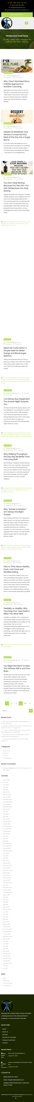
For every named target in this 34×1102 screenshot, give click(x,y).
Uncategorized (7, 758)
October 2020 (7, 890)
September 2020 (7, 892)
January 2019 (6, 926)
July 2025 (5, 811)
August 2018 (6, 939)
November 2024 (7, 829)
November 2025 (7, 802)
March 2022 (6, 875)
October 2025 (7, 804)
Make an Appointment (17, 14)
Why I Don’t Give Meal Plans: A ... (17, 1053)
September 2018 (7, 936)
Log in (4, 978)
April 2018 (5, 948)
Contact (5, 1043)
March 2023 (6, 860)
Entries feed (6, 980)
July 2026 (5, 782)
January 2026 (6, 797)
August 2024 (6, 834)
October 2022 (7, 868)
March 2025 (6, 819)
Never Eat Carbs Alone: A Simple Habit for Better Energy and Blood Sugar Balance (15, 352)
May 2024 (5, 838)
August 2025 (6, 809)
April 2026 (5, 789)
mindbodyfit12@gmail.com (13, 75)
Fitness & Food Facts (8, 1040)
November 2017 (7, 958)
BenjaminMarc (29, 1094)
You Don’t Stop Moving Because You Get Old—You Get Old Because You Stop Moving (16, 187)
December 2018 (7, 929)
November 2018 (7, 931)
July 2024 (5, 836)
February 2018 (6, 953)
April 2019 (5, 919)
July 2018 (5, 941)
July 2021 (5, 885)
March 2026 (6, 792)
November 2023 (7, 846)
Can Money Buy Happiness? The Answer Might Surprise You (17, 401)
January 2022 (6, 880)
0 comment (18, 77)
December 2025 (7, 799)
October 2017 (6, 961)
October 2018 (6, 934)
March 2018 (6, 951)
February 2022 (7, 878)
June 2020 (6, 900)
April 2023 (5, 858)
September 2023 (7, 851)
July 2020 (5, 897)
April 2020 (5, 904)
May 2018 (5, 946)
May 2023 (5, 856)
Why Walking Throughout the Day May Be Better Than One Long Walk (17, 457)
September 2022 (7, 870)
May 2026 (5, 787)
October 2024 (7, 831)
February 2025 (7, 821)
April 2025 (5, 816)
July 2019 (5, 912)
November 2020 (7, 887)
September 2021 (7, 882)
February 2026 (7, 794)
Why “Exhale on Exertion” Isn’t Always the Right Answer (15, 512)
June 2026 (6, 785)
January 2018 (6, 956)
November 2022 (7, 865)
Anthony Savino (17, 1096)
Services (5, 1034)
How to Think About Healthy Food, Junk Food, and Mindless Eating (17, 569)
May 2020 (5, 902)
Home (4, 1029)
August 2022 (6, 873)
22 (25, 703)
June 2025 (6, 814)
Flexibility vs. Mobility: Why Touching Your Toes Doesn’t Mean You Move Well (17, 611)
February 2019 (6, 924)
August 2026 (6, 780)
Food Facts (9, 77)
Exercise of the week (9, 1037)
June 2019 (5, 914)
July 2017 (5, 966)
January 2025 (6, 824)
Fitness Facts (9, 179)
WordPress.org (7, 985)
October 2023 (7, 848)
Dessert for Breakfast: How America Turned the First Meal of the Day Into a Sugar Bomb (17, 136)
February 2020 (7, 909)
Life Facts (26, 393)
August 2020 (6, 895)
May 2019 (5, 917)
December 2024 (7, 826)
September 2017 (7, 963)
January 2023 (6, 863)
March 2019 (6, 922)
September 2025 (7, 807)
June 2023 (6, 853)
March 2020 (6, 907)
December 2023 (7, 843)
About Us (5, 1032)
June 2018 (5, 944)
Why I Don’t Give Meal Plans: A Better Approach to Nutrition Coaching (17, 84)
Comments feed (7, 983)
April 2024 (5, 841)
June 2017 (5, 968)
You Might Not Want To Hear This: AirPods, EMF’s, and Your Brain (17, 668)
